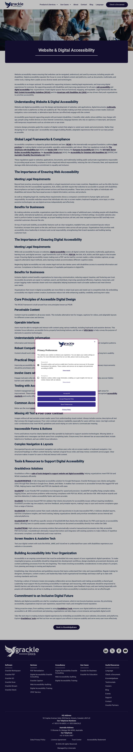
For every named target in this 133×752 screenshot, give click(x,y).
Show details (66, 370)
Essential (44, 362)
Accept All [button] (66, 393)
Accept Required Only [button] (66, 399)
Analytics (44, 376)
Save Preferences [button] (66, 404)
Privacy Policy (66, 409)
